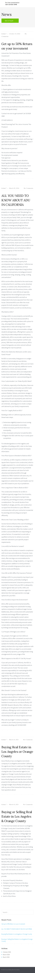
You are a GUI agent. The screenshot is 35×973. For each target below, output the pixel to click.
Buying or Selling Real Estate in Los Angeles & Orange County (16, 816)
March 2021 (6, 957)
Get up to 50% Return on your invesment (13, 924)
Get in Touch (9, 21)
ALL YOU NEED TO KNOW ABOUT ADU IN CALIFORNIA (15, 200)
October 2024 (7, 952)
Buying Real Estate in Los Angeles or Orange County (17, 751)
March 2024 (6, 955)
